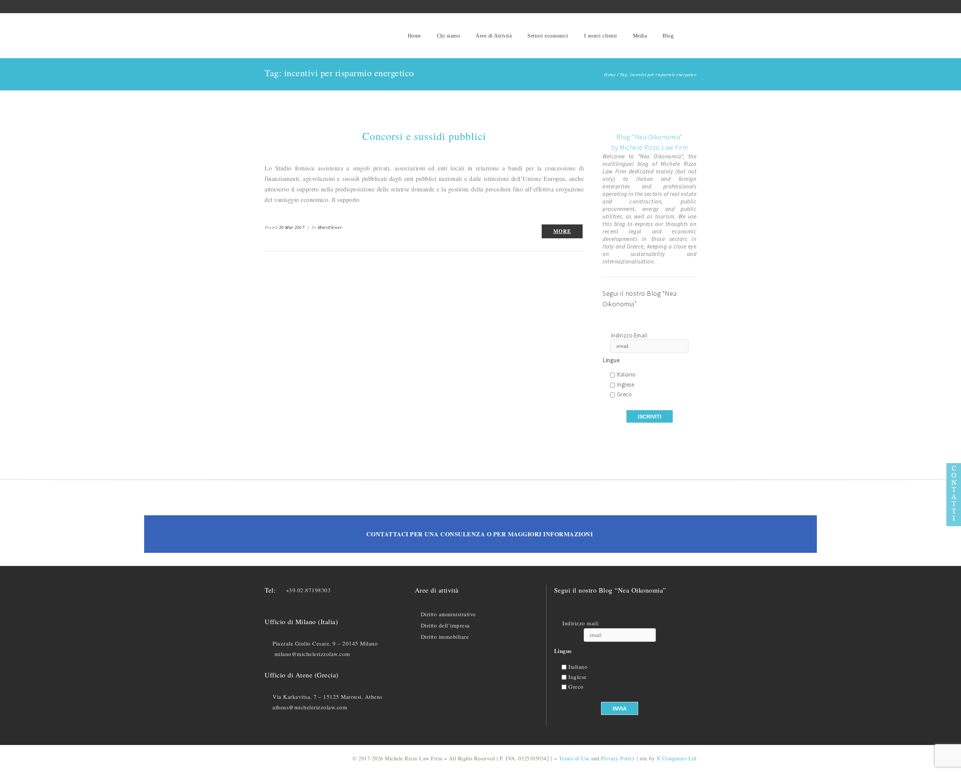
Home (414, 36)
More (562, 231)
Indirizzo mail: (580, 623)
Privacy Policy (618, 758)
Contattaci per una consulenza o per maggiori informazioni (479, 534)
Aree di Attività (494, 36)
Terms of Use (574, 758)
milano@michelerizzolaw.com (312, 654)
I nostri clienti (600, 36)
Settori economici (547, 36)
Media (640, 36)
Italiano (626, 375)
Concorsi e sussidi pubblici (424, 136)
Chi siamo (448, 36)
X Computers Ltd (677, 758)
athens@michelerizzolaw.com (310, 707)
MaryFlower (330, 227)
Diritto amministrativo (448, 614)
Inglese (625, 385)
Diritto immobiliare (445, 636)
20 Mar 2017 (292, 227)
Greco (624, 394)
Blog (668, 36)
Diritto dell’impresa (445, 625)
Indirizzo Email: (629, 336)
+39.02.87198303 (308, 590)
